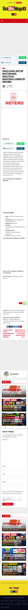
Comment (5, 439)
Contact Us (11, 600)
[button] (26, 21)
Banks (5, 389)
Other (2, 604)
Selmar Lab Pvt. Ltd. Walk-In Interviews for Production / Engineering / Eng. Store (20, 333)
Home (2, 600)
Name (4, 466)
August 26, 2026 (8, 544)
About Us (6, 600)
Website (4, 482)
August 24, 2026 (8, 558)
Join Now (23, 57)
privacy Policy (18, 604)
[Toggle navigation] (14, 21)
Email (4, 474)
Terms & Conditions (5, 607)
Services (5, 567)
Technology (24, 604)
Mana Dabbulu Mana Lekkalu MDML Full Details (12, 570)
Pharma (12, 604)
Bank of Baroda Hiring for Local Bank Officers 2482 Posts (12, 393)
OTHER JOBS (7, 604)
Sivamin (10, 85)
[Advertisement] (14, 41)
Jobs (4, 68)
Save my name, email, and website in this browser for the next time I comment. (12, 492)
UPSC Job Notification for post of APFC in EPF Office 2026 (14, 406)
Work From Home (16, 417)
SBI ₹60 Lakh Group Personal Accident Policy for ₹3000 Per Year (13, 556)
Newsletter (23, 600)
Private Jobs (18, 389)
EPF (15, 600)
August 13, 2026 (8, 573)
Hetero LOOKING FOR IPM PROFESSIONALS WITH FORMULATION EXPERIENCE (8, 333)
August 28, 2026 (8, 529)
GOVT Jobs (9, 389)
